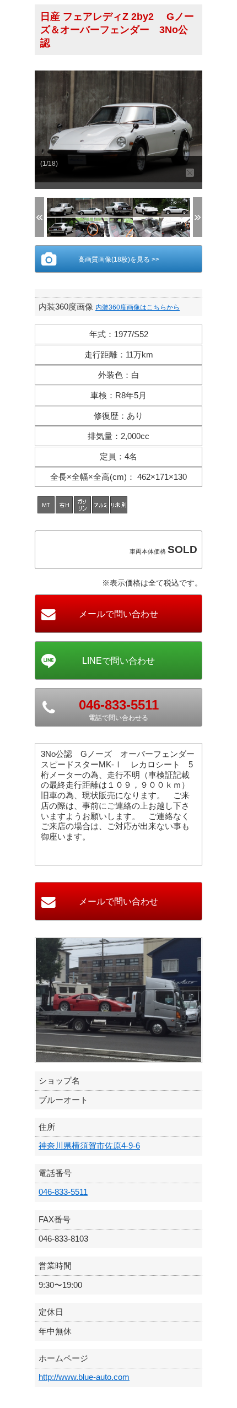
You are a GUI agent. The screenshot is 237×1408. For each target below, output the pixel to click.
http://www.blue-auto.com (84, 1377)
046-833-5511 (63, 1191)
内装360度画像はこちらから (137, 307)
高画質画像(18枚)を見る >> (118, 259)
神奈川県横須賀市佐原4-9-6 (89, 1145)
